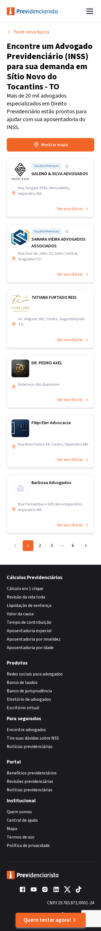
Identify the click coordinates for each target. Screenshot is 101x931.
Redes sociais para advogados (35, 674)
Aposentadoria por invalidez (34, 639)
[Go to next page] (84, 545)
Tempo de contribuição (29, 622)
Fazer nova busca (31, 32)
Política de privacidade (28, 845)
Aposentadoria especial (29, 630)
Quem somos (19, 811)
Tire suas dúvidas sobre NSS (33, 738)
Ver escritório (70, 209)
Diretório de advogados (29, 699)
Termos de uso (21, 837)
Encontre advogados (26, 729)
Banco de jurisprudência (29, 690)
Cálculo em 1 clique (25, 588)
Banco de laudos (22, 682)
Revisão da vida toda (26, 597)
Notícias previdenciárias (29, 746)
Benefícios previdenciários (32, 773)
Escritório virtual (23, 707)
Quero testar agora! (47, 920)
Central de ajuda (22, 820)
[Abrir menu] (89, 11)
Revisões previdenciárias (30, 781)
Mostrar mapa (54, 145)
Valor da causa (20, 613)
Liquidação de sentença (29, 605)
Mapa (12, 828)
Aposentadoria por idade (30, 647)
